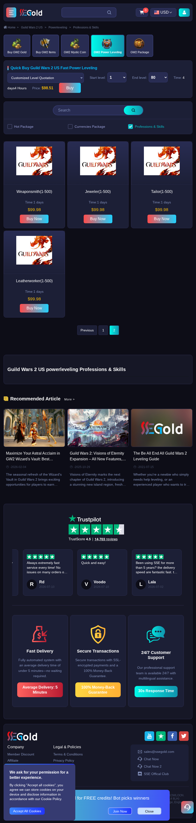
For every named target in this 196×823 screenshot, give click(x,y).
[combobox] (45, 78)
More (69, 399)
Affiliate (12, 760)
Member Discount (20, 754)
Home (13, 27)
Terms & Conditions (68, 754)
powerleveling (60, 27)
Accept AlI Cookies (27, 811)
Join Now (120, 811)
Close (149, 811)
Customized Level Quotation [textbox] (32, 78)
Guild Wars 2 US (33, 27)
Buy (70, 87)
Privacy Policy (63, 760)
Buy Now (34, 219)
